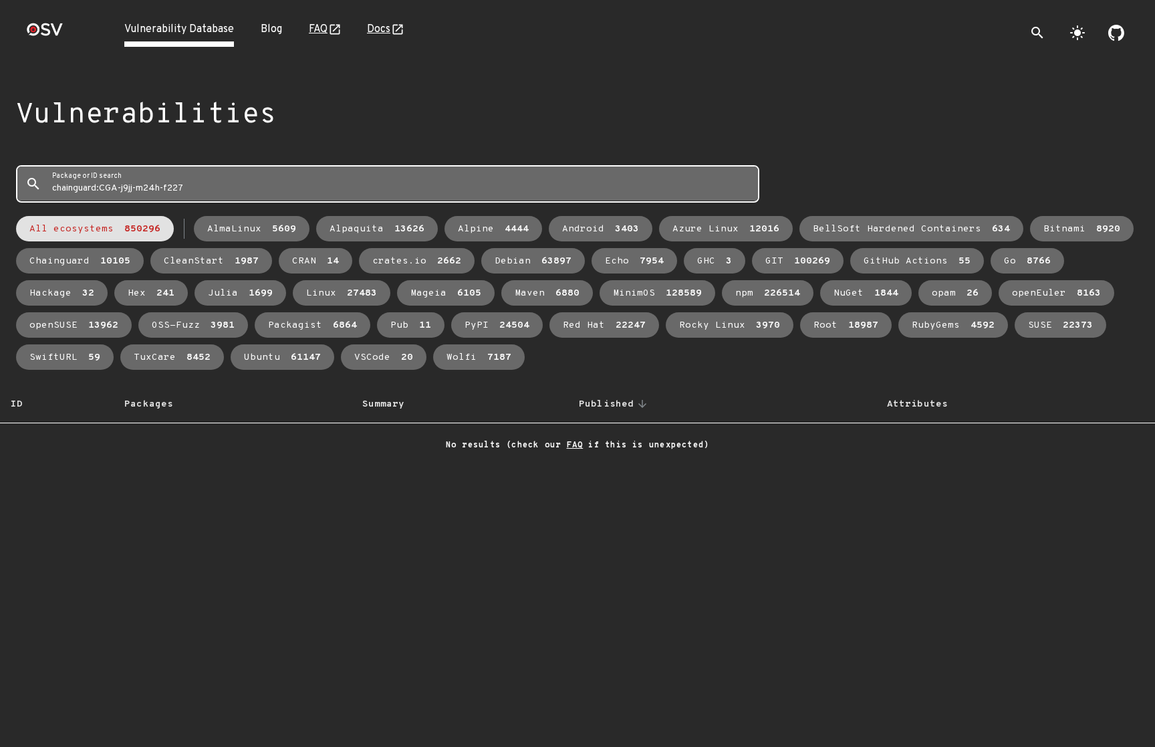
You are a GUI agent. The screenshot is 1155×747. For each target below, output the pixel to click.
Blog (271, 29)
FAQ (318, 29)
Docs (378, 29)
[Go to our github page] (1116, 33)
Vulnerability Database (179, 29)
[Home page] (45, 33)
